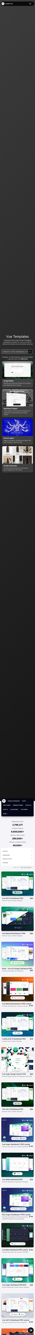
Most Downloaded (25, 867)
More (5, 813)
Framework (6, 855)
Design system (7, 859)
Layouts (5, 851)
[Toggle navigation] (30, 3)
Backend (5, 862)
